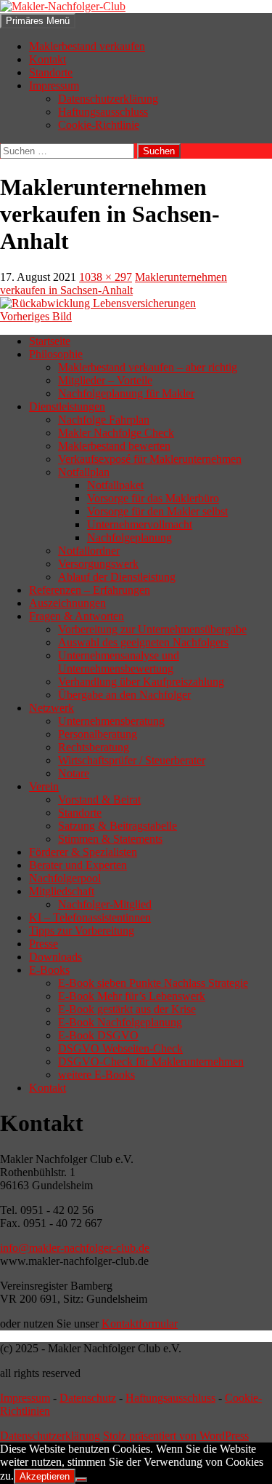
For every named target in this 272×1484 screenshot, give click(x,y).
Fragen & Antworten (76, 616)
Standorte (51, 72)
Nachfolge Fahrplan (103, 419)
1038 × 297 (105, 277)
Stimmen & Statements (110, 839)
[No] (81, 1479)
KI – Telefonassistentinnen (90, 917)
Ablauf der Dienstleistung (117, 577)
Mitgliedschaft (61, 891)
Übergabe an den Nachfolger (124, 695)
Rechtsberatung (93, 747)
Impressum (54, 85)
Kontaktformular (140, 1323)
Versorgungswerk (98, 564)
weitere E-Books (96, 1074)
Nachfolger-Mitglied (105, 904)
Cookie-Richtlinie (98, 125)
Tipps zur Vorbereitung (81, 930)
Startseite (49, 341)
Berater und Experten (78, 865)
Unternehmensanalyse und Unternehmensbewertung (118, 662)
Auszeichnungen (67, 603)
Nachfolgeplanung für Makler (126, 393)
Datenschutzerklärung (108, 98)
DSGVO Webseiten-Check (120, 1048)
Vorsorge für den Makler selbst (157, 511)
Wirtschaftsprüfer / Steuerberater (131, 760)
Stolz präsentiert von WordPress (176, 1435)
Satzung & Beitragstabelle (117, 826)
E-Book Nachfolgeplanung (120, 1022)
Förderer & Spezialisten (83, 852)
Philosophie (56, 354)
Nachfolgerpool (65, 878)
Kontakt (47, 59)
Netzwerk (51, 708)
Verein (44, 786)
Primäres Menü (38, 20)
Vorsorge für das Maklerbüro (153, 498)
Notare (73, 773)
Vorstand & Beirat (99, 799)
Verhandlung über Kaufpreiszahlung (141, 681)
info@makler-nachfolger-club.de (74, 1248)
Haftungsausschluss (103, 112)
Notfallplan (84, 472)
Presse (43, 943)
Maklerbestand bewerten (114, 446)
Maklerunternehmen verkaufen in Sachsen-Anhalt (113, 283)
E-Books (49, 970)
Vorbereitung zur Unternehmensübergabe (152, 629)
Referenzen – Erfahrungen (89, 590)
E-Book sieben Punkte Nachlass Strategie (153, 983)
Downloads (55, 957)
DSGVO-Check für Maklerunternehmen (151, 1061)
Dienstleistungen (67, 406)
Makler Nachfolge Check (116, 432)
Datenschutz (87, 1398)
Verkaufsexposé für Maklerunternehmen (150, 459)
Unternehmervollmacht (139, 524)
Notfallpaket (115, 485)
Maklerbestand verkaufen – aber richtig (147, 367)
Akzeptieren (45, 1476)
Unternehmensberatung (111, 721)
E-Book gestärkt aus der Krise (127, 1009)
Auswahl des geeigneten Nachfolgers (143, 642)
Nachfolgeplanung (129, 537)
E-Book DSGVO (98, 1035)
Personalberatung (97, 734)
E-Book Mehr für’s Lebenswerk (131, 996)
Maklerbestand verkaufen (87, 46)
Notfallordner (89, 550)
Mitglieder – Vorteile (105, 380)
